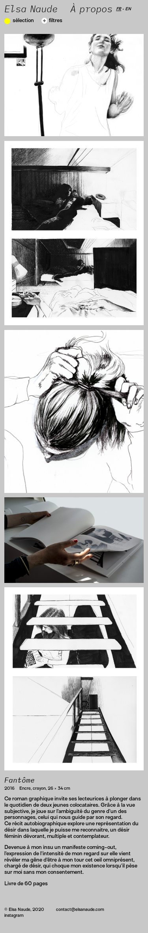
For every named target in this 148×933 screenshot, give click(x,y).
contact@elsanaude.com (80, 909)
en (128, 8)
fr (118, 8)
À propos (93, 9)
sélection (23, 20)
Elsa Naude (31, 9)
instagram (14, 915)
